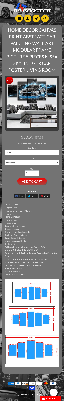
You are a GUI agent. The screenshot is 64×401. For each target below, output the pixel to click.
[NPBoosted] (32, 7)
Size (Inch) (32, 148)
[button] (54, 393)
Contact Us (52, 398)
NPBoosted (30, 395)
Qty (32, 169)
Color (32, 158)
